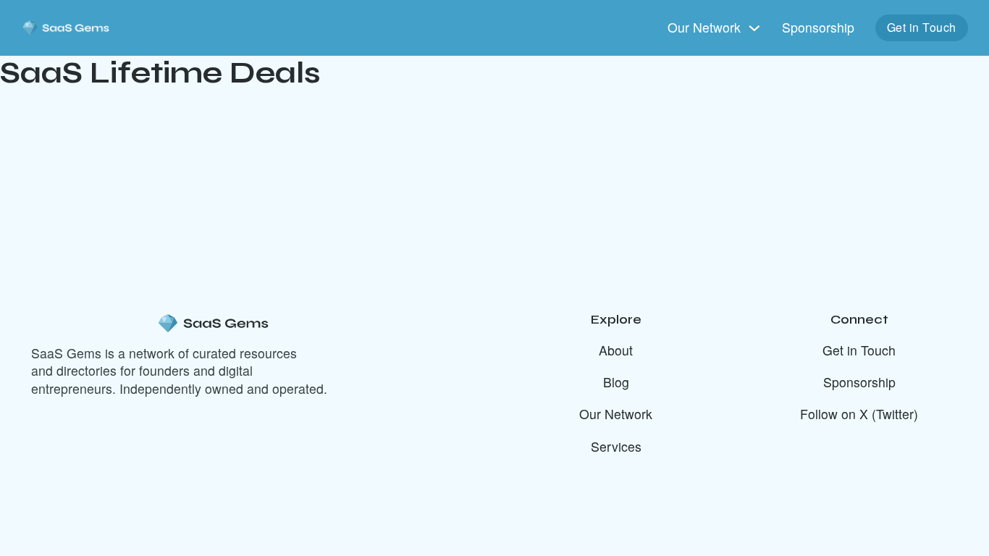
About (616, 350)
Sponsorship (818, 27)
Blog (616, 382)
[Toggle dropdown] (754, 28)
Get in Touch (921, 27)
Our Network (615, 414)
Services (616, 446)
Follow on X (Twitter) (859, 414)
